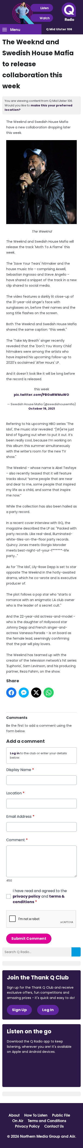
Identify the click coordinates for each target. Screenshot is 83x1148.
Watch (45, 17)
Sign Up (19, 1009)
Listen (44, 7)
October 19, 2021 (41, 408)
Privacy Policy (27, 1126)
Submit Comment (28, 938)
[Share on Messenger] (24, 693)
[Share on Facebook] (11, 693)
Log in (15, 753)
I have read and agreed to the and (40, 896)
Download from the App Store (25, 1064)
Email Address (20, 816)
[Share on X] (36, 693)
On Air (17, 1120)
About (14, 1115)
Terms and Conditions (47, 1120)
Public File (61, 1115)
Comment (17, 840)
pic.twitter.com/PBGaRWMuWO (41, 394)
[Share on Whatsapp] (49, 693)
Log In (48, 1009)
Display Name (20, 769)
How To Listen (35, 1115)
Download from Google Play (24, 1076)
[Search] (76, 952)
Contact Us (54, 1126)
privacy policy (26, 896)
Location (15, 793)
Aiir (72, 1136)
